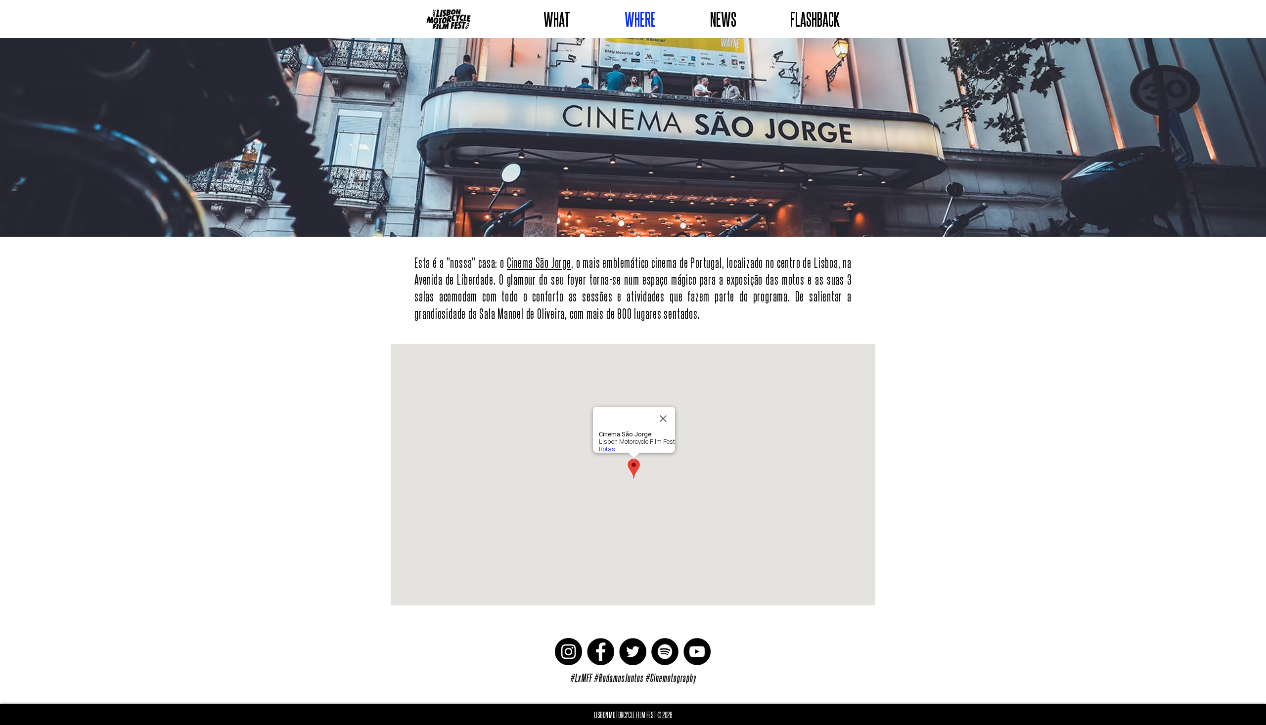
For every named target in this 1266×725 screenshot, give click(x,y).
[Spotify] (664, 651)
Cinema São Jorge (539, 262)
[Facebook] (600, 651)
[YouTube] (697, 651)
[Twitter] (632, 651)
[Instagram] (568, 651)
